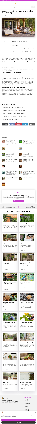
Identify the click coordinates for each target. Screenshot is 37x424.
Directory (4, 7)
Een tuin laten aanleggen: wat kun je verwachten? (26, 342)
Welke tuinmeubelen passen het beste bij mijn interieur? (18, 110)
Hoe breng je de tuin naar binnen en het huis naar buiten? (18, 116)
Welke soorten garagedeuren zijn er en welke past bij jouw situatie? (26, 382)
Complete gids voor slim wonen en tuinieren (26, 283)
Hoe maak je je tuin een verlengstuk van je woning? (18, 107)
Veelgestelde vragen (15, 45)
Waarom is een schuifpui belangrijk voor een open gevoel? (18, 113)
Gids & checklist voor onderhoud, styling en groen (26, 322)
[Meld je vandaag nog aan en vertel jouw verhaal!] (18, 192)
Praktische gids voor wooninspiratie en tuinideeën (9, 243)
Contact (26, 7)
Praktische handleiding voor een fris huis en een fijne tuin (9, 263)
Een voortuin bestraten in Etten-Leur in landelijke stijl (9, 223)
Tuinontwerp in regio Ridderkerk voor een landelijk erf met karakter (27, 223)
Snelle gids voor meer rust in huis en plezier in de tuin (26, 263)
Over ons (26, 400)
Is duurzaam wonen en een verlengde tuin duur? (18, 119)
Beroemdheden (27, 403)
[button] (35, 412)
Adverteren (26, 406)
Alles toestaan (18, 419)
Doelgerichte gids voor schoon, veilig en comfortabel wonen (26, 303)
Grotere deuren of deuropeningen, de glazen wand (20, 41)
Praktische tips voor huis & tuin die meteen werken (26, 362)
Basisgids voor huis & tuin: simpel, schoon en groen (9, 322)
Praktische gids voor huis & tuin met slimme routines (9, 382)
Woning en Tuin (6, 15)
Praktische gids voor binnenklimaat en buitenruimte (9, 342)
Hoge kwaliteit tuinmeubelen (16, 42)
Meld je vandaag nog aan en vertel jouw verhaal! (18, 195)
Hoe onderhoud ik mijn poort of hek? (28, 159)
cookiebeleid (8, 416)
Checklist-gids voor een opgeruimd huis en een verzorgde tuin (9, 283)
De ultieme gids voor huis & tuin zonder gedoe (8, 303)
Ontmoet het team (21, 7)
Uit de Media (9, 7)
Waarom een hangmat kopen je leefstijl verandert (25, 243)
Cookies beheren (18, 422)
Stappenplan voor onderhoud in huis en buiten (9, 362)
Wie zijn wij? (14, 7)
